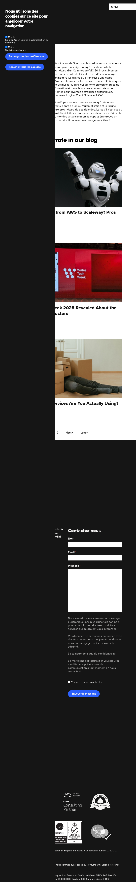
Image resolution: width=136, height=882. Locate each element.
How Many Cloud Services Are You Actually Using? (66, 403)
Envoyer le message (83, 693)
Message (73, 565)
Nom (71, 538)
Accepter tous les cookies (25, 67)
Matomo (12, 47)
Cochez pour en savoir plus (86, 682)
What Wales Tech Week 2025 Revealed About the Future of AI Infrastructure (65, 310)
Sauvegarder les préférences (26, 56)
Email (71, 552)
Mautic (11, 37)
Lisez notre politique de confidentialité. (92, 653)
